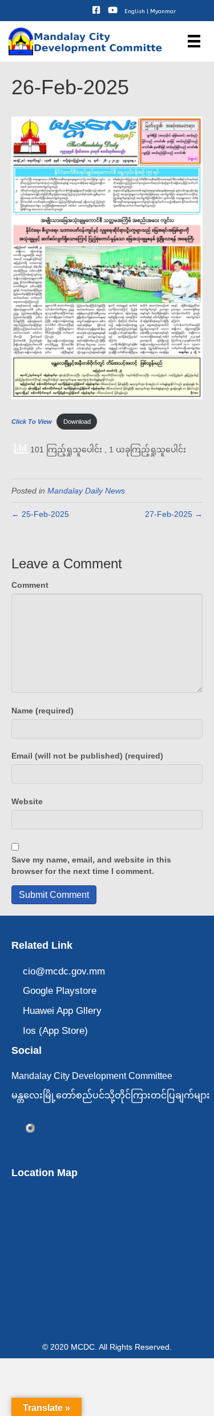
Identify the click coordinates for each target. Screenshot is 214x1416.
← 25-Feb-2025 (40, 514)
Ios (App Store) (55, 1030)
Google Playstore (59, 990)
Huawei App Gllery (62, 1010)
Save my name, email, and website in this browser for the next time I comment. (91, 865)
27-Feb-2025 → (174, 514)
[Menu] (194, 41)
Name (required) (42, 710)
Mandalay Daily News (86, 490)
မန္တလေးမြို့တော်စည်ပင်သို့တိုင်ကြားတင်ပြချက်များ (110, 1095)
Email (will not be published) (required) (87, 755)
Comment (30, 584)
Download (77, 421)
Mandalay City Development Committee (91, 1076)
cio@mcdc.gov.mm (64, 971)
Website (27, 801)
